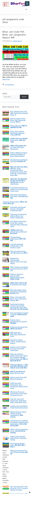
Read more (6, 79)
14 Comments (9, 84)
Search (4, 93)
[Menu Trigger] (27, 3)
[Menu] (26, 9)
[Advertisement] (15, 505)
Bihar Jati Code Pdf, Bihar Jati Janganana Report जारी (14, 35)
